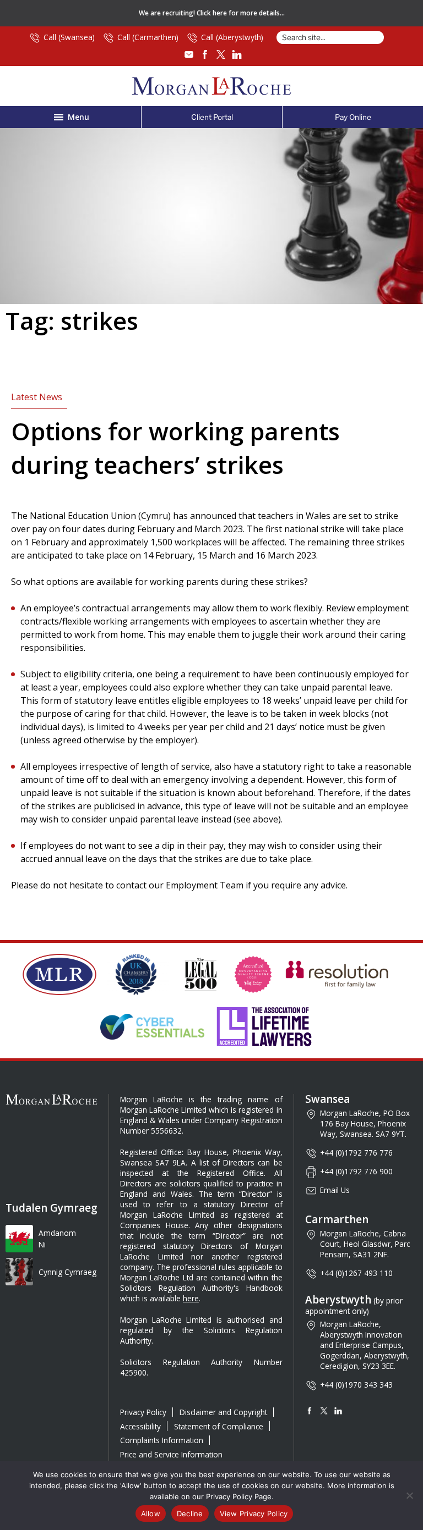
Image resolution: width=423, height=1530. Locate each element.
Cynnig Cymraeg (67, 1272)
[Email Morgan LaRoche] (188, 54)
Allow (150, 1513)
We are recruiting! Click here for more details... (212, 13)
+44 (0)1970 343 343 (356, 1384)
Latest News (36, 397)
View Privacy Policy (254, 1513)
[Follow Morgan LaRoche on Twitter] (220, 54)
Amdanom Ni (57, 1239)
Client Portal (212, 117)
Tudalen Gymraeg (51, 1208)
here (191, 1298)
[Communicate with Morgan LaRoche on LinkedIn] (236, 54)
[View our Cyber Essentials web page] (152, 1026)
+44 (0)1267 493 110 (356, 1273)
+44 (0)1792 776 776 (356, 1152)
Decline (190, 1513)
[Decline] (409, 1495)
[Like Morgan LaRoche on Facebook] (204, 54)
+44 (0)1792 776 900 (356, 1171)
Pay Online (353, 117)
